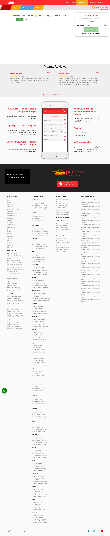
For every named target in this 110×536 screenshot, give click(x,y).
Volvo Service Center (61, 225)
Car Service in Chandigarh (38, 228)
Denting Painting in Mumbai (39, 440)
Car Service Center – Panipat (39, 496)
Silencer (9, 244)
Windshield (10, 247)
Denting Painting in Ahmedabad (15, 300)
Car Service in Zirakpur (37, 515)
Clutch (9, 231)
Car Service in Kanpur (37, 384)
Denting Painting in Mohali (38, 427)
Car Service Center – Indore (39, 339)
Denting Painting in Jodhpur (39, 375)
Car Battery (10, 220)
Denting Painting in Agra (13, 287)
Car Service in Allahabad (13, 309)
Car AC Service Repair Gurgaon (39, 311)
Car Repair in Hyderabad (38, 321)
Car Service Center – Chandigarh (40, 235)
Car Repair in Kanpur (37, 386)
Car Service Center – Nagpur (39, 457)
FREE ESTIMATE (4, 394)
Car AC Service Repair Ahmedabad (16, 302)
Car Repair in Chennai (37, 243)
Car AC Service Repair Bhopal (39, 220)
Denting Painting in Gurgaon (39, 310)
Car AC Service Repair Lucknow (39, 403)
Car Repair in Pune (36, 504)
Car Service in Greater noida (39, 293)
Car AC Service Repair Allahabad (15, 315)
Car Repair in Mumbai (37, 439)
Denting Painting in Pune (38, 506)
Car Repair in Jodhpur (37, 373)
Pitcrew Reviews (55, 66)
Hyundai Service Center (62, 203)
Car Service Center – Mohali (39, 431)
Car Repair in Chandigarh (38, 229)
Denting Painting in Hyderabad (40, 323)
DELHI (49, 73)
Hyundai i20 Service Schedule (14, 264)
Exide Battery (10, 222)
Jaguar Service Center (61, 231)
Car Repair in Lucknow (37, 399)
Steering (9, 242)
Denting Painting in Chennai (39, 244)
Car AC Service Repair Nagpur (39, 455)
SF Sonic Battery (11, 226)
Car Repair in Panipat (37, 491)
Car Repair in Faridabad (38, 269)
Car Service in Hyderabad (38, 319)
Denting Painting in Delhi (38, 257)
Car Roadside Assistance (13, 217)
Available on (70, 184)
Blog (66, 2)
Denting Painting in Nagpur (39, 453)
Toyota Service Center (61, 207)
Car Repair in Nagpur (37, 452)
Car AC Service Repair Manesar (39, 416)
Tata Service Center (61, 209)
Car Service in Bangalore (38, 202)
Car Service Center (12, 204)
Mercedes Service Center (62, 224)
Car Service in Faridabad (38, 267)
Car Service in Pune (37, 502)
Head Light (10, 236)
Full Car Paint (10, 218)
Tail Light (9, 238)
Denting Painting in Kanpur (39, 388)
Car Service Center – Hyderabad (40, 326)
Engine (9, 240)
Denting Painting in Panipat (39, 493)
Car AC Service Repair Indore (39, 338)
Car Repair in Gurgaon (37, 308)
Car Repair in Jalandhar (37, 360)
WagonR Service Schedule (13, 253)
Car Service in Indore (37, 332)
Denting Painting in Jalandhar (39, 362)
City (100, 2)
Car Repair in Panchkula (38, 478)
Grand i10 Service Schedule (14, 262)
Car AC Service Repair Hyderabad (40, 325)
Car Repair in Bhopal (37, 216)
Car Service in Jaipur (37, 345)
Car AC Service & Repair (13, 209)
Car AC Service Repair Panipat (39, 494)
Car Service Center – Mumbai (39, 444)
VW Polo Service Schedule (13, 271)
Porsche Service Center (62, 227)
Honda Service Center (61, 205)
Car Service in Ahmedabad (14, 296)
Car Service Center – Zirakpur (39, 522)
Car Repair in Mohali (37, 426)
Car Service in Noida (37, 463)
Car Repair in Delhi (36, 256)
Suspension (10, 233)
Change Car (105, 9)
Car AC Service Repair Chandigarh (40, 233)
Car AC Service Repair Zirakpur (39, 521)
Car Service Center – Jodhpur (39, 379)
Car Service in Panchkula (38, 476)
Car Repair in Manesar (37, 412)
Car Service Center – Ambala (14, 330)
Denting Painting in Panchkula (39, 480)
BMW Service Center (61, 222)
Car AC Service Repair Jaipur (39, 351)
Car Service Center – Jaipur (38, 352)
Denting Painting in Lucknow (39, 401)
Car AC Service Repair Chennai (39, 246)
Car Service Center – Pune (38, 509)
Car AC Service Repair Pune (38, 508)
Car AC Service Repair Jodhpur (39, 377)
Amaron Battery (11, 224)
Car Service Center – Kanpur (39, 392)
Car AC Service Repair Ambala (14, 328)
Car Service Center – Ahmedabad (15, 304)
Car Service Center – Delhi (38, 261)
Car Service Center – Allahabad (15, 317)
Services (92, 2)
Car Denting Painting (12, 211)
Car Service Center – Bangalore (39, 209)
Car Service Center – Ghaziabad (40, 287)
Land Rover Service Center (63, 229)
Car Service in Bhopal (37, 215)
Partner (73, 2)
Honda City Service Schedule (14, 267)
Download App (11, 202)
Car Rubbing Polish (12, 215)
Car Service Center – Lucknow (39, 405)
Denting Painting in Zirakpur (39, 519)
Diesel (27, 19)
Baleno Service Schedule (13, 260)
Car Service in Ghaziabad (38, 280)
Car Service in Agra (12, 283)
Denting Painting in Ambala (14, 326)
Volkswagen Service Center (63, 233)
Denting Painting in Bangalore (39, 205)
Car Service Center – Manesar (39, 418)
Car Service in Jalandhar (38, 358)
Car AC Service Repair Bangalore (40, 207)
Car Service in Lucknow (37, 398)
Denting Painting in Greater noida (40, 297)
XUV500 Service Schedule (13, 275)
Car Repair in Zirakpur (37, 517)
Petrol (19, 19)
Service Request (11, 199)
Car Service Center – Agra (13, 291)
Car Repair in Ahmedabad (13, 298)
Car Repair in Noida (37, 465)
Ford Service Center (61, 210)
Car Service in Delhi (36, 254)
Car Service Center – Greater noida (40, 300)
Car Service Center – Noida (38, 470)
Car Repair (10, 208)
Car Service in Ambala (12, 323)
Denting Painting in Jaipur (38, 349)
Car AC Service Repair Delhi (38, 259)
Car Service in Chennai (37, 241)
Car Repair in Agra (11, 285)
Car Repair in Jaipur (36, 347)
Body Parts (10, 245)
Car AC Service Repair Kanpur (39, 390)
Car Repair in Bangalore (38, 203)
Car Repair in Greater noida (39, 295)
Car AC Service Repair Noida (39, 468)
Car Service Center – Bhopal (39, 222)
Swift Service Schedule (13, 257)
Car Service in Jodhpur (37, 371)
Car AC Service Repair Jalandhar (40, 364)
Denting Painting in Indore (38, 336)
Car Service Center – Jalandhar (39, 366)
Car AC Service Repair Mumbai (39, 442)
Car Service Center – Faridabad (39, 274)
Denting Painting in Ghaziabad (39, 284)
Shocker (9, 235)
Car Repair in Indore (37, 334)
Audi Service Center (61, 220)
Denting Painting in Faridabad (39, 270)
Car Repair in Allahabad (13, 311)
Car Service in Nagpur (37, 450)
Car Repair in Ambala (12, 324)
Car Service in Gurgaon (37, 306)
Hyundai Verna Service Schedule (15, 266)
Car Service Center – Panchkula (40, 483)
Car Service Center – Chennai (39, 248)
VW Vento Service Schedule (14, 273)
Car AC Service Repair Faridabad (40, 272)
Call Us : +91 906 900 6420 (91, 34)
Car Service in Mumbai (37, 437)
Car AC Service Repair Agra (14, 289)
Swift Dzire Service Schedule (14, 258)
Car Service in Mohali (37, 424)
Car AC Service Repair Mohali (39, 429)
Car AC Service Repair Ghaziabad (40, 285)
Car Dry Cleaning (11, 213)
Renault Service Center (62, 214)
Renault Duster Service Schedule (15, 269)
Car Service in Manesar (37, 411)
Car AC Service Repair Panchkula (40, 481)
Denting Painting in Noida (38, 467)
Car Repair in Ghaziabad (38, 282)
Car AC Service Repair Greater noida (41, 298)
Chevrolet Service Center (62, 212)
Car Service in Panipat (37, 489)
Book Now (81, 2)
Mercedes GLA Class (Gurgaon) (90, 18)
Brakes (9, 229)
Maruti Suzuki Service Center (63, 202)
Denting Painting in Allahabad (14, 313)
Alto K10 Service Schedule (13, 255)
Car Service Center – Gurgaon (39, 313)
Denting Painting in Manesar (39, 414)
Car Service (10, 206)
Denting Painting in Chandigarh (40, 231)
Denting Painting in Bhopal (38, 218)
